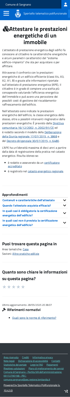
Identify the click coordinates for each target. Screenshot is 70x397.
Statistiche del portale (15, 364)
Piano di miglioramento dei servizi (46, 368)
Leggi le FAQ (36, 364)
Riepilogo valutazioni (14, 368)
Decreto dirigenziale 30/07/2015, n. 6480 (33, 141)
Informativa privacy (42, 357)
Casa (26, 249)
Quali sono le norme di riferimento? (34, 318)
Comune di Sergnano (18, 4)
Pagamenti (52, 364)
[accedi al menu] (6, 13)
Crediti (25, 357)
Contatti (56, 361)
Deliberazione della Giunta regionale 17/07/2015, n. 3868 (31, 134)
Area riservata (11, 357)
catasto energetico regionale (45, 171)
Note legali (9, 361)
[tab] (35, 200)
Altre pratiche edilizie (25, 254)
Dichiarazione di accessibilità (33, 361)
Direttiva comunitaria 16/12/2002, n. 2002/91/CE (33, 125)
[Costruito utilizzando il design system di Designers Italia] (66, 391)
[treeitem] (65, 4)
